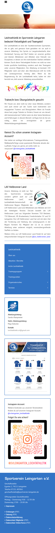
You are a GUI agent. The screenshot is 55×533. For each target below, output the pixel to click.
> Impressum (9, 506)
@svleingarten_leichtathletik (24, 148)
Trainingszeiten (14, 277)
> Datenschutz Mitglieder (14, 520)
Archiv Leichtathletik (15, 266)
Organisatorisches (15, 282)
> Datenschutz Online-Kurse (15, 523)
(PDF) (14, 514)
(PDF (17, 512)
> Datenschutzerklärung (14, 517)
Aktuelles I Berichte (15, 261)
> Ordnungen (10, 512)
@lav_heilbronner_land (41, 236)
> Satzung (8, 514)
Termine (11, 288)
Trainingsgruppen (15, 271)
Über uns (11, 255)
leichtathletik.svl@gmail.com (19, 330)
